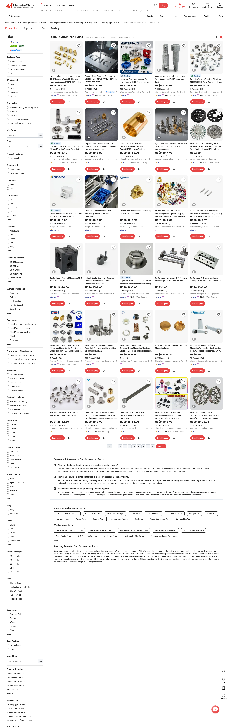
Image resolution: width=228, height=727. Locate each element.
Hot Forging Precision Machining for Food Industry (171, 279)
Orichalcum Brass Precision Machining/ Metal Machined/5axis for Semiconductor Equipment (132, 146)
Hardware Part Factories (134, 536)
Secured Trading (50, 28)
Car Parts (139, 519)
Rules (221, 16)
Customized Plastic (174, 513)
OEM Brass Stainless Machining (171, 346)
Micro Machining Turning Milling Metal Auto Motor (206, 279)
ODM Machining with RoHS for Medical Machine (66, 215)
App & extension (190, 16)
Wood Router (97, 11)
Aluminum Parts (62, 519)
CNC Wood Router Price (87, 536)
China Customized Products (67, 513)
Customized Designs (115, 513)
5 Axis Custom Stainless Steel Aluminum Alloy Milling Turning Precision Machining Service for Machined (66, 148)
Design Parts (194, 513)
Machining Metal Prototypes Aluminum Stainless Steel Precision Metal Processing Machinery (205, 146)
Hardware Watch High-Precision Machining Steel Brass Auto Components (134, 80)
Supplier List (29, 28)
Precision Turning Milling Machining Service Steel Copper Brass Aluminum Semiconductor (65, 348)
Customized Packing (119, 519)
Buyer (162, 16)
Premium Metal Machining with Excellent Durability (98, 213)
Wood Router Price (63, 536)
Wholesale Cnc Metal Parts (166, 530)
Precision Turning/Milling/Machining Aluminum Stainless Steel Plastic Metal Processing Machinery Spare (136, 348)
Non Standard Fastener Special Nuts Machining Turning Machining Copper (65, 79)
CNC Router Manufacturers (64, 11)
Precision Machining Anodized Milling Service (65, 414)
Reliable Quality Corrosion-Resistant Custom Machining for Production (99, 281)
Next (160, 446)
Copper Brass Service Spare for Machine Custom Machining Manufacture (100, 146)
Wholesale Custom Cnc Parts (101, 530)
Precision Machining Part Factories (165, 536)
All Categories (14, 16)
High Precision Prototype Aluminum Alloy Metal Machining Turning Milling (135, 282)
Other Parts (135, 513)
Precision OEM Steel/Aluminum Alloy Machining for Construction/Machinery (205, 415)
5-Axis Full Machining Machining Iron (66, 279)
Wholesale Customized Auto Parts (134, 530)
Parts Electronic (153, 513)
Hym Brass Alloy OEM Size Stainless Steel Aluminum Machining (171, 146)
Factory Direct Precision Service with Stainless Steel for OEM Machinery (101, 79)
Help (175, 16)
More (56, 541)
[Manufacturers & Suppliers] (19, 5)
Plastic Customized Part (159, 519)
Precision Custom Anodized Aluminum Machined (206, 80)
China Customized (92, 513)
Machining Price (110, 536)
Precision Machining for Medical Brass (135, 212)
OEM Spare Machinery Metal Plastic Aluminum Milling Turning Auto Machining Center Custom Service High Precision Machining (206, 213)
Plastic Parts (81, 519)
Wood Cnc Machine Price (193, 530)
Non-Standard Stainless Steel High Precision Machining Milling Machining (100, 348)
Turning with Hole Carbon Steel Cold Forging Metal (170, 79)
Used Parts (211, 513)
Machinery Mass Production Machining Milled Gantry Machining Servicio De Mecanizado (101, 415)
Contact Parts (98, 519)
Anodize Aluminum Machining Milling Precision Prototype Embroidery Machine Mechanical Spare (168, 415)
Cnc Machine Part (183, 519)
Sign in (220, 7)
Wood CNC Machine (83, 11)
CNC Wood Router (110, 11)
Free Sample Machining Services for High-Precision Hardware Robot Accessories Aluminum (206, 348)
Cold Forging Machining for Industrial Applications (132, 415)
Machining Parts (139, 11)
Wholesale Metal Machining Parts (69, 530)
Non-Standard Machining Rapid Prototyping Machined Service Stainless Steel (170, 213)
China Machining (125, 11)
